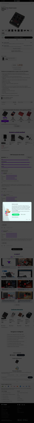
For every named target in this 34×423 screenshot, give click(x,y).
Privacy (29, 219)
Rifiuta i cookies (23, 214)
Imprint (27, 219)
